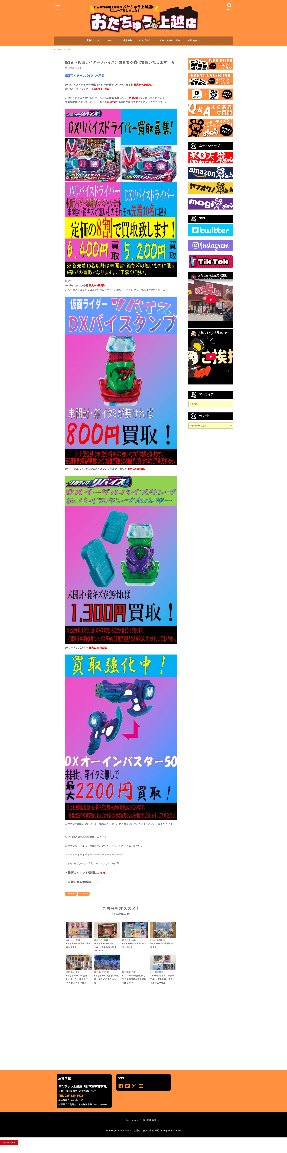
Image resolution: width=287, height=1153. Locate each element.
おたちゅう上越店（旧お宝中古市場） (141, 1130)
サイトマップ (131, 1120)
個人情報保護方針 (152, 1120)
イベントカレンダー (170, 40)
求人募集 (127, 40)
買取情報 (72, 894)
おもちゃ (84, 894)
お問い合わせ (194, 40)
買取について (93, 40)
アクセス (111, 40)
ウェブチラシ (146, 40)
